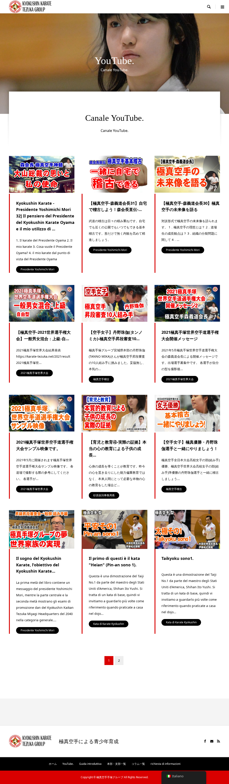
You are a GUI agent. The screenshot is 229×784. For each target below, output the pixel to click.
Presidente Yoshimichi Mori (37, 269)
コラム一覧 (138, 764)
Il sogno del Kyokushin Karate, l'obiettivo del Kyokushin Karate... (38, 565)
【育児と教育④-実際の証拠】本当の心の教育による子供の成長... (117, 448)
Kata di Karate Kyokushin (108, 624)
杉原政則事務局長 (104, 495)
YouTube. (68, 764)
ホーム (53, 764)
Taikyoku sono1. (177, 558)
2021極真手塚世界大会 (34, 373)
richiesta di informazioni (165, 764)
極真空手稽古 (101, 379)
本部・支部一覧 (116, 764)
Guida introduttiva (90, 764)
